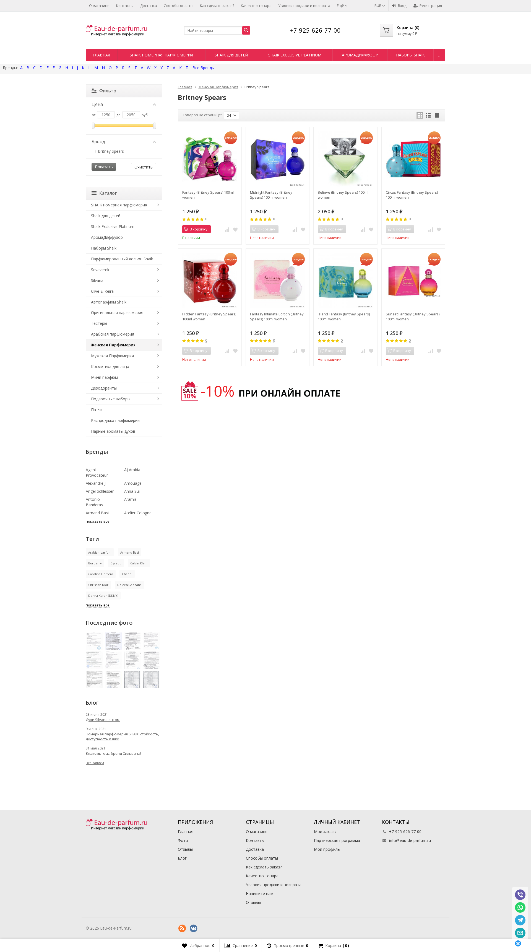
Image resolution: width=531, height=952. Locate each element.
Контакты (125, 5)
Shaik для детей (231, 55)
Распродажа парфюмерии (115, 420)
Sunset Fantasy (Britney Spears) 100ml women (412, 316)
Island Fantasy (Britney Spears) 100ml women (344, 316)
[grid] (420, 115)
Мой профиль (327, 849)
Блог (182, 858)
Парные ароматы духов (113, 431)
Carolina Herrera (100, 574)
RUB (378, 5)
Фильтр (107, 91)
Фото (183, 840)
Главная (101, 55)
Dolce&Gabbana (129, 585)
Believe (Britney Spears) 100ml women (343, 195)
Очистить (143, 167)
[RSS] (182, 928)
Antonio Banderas (94, 502)
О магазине (99, 5)
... (439, 55)
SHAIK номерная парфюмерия (161, 55)
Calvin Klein (138, 563)
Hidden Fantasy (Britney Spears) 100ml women (209, 316)
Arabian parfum (99, 552)
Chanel (127, 574)
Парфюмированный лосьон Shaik (122, 258)
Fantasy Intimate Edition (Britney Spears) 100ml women (277, 316)
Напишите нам (259, 893)
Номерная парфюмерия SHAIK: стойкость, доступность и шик (122, 736)
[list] (428, 115)
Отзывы (185, 849)
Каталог (108, 193)
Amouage (133, 483)
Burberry (95, 563)
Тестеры (99, 323)
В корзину (198, 229)
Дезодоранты (104, 388)
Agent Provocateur (97, 472)
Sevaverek (100, 269)
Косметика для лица (110, 366)
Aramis (130, 499)
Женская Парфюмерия (113, 344)
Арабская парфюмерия (112, 334)
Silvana (97, 280)
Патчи (97, 409)
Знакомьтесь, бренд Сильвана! (113, 753)
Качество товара (256, 5)
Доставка (148, 5)
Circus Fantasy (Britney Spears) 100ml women (412, 195)
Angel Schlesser (100, 491)
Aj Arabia (132, 469)
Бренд (98, 141)
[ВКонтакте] (193, 928)
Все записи (95, 763)
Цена (97, 104)
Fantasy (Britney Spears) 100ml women (208, 195)
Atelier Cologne (138, 512)
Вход (402, 5)
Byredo (116, 563)
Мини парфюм (104, 377)
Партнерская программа (337, 840)
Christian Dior (98, 585)
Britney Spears (110, 151)
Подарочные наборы (110, 398)
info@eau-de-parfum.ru (410, 840)
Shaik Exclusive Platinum (294, 55)
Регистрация (431, 5)
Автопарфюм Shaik (108, 302)
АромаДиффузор (360, 55)
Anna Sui (132, 491)
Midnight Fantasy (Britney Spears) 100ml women (271, 195)
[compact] (437, 115)
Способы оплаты (178, 5)
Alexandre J (96, 483)
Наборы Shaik (410, 55)
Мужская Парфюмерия (112, 355)
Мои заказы (325, 831)
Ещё (341, 5)
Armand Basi (97, 512)
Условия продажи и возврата (304, 5)
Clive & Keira (102, 291)
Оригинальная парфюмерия (117, 312)
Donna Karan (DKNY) (103, 595)
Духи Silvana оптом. (103, 719)
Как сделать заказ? (217, 5)
